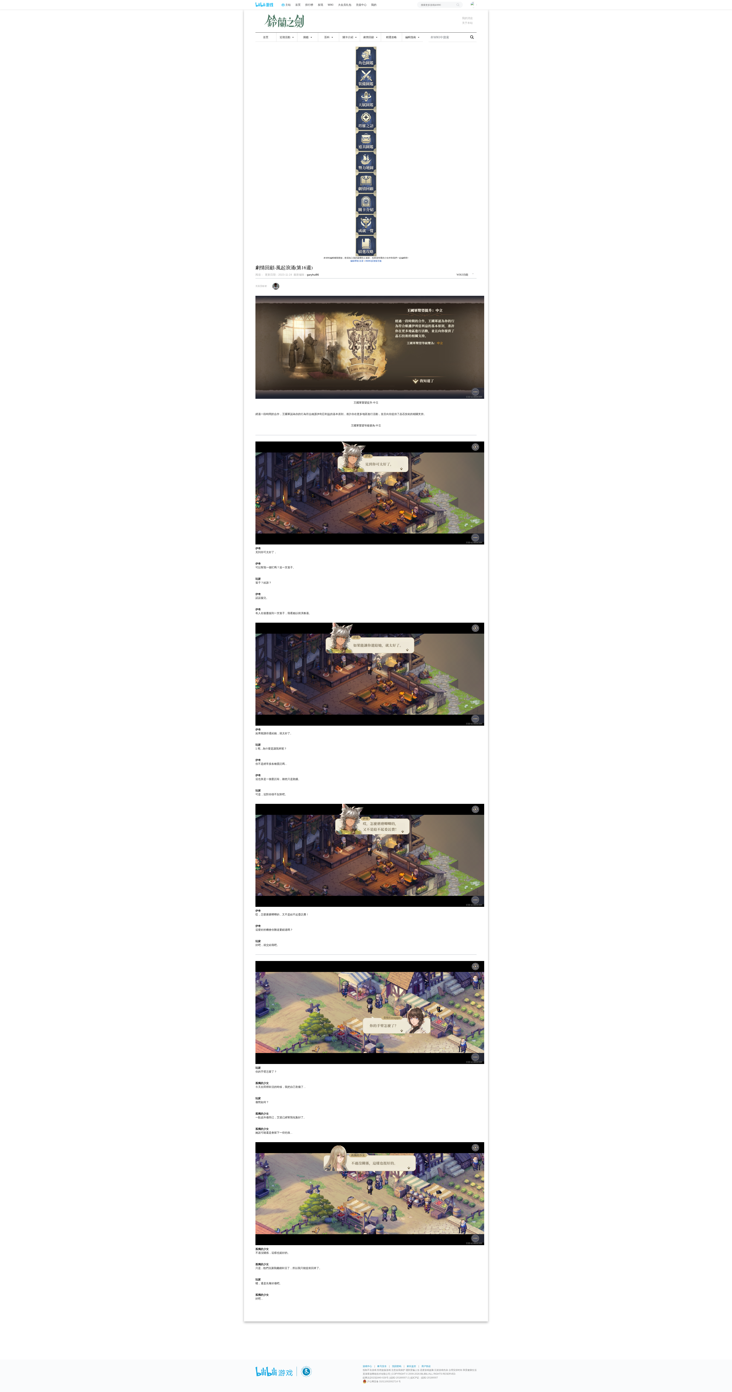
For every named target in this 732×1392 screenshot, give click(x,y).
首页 (298, 4)
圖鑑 (306, 37)
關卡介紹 (348, 37)
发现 (320, 4)
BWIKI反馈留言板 (373, 261)
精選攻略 (391, 37)
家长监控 (411, 1366)
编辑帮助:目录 (357, 261)
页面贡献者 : (261, 286)
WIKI (330, 4)
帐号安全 (382, 1366)
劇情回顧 (369, 37)
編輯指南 (411, 37)
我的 (373, 4)
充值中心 (361, 4)
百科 (327, 37)
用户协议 (426, 1366)
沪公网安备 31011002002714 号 (384, 1381)
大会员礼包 (344, 4)
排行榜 (309, 4)
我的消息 (467, 18)
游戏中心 (367, 1366)
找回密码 (396, 1366)
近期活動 (285, 37)
